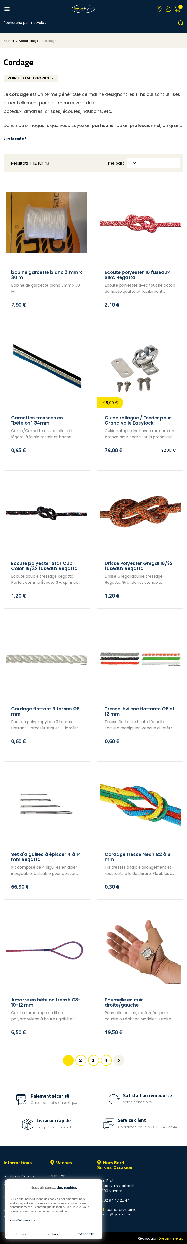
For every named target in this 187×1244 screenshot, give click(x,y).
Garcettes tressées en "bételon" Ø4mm (37, 421)
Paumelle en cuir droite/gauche (124, 1003)
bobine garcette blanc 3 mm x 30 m (46, 275)
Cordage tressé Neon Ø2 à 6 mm (137, 857)
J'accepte (86, 1234)
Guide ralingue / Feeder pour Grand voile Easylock (138, 421)
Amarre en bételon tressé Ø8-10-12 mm (46, 1003)
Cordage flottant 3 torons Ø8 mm (45, 712)
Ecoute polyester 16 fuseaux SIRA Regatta (137, 275)
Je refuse (21, 1234)
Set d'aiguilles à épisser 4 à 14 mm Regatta (46, 857)
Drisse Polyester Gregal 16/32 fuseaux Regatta (139, 566)
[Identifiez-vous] (168, 9)
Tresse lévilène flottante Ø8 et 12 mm (139, 712)
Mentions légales (19, 1176)
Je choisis (53, 1234)
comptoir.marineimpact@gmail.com (117, 1212)
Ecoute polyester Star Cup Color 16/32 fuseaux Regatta (44, 566)
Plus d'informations (22, 1220)
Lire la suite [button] (14, 138)
